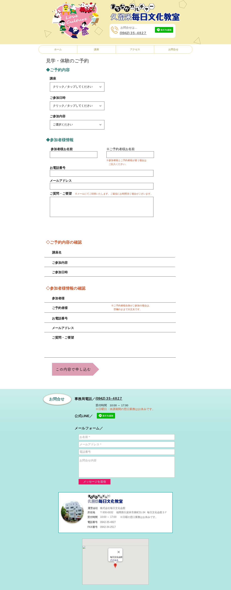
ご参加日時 (58, 97)
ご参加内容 (58, 116)
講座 (53, 78)
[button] (96, 49)
